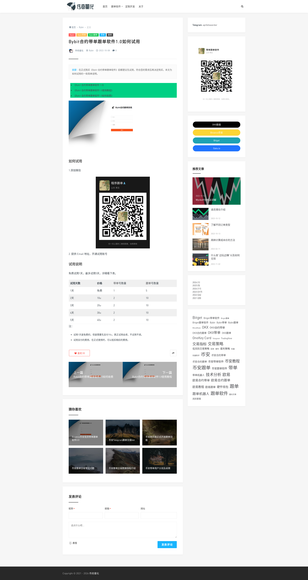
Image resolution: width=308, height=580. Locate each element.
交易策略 (215, 343)
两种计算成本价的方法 (223, 240)
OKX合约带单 (217, 327)
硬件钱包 (222, 387)
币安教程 (232, 361)
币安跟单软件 (219, 368)
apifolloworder (210, 25)
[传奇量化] (80, 6)
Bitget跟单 (225, 318)
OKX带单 (214, 333)
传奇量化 (79, 50)
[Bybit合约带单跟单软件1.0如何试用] (123, 128)
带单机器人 (199, 375)
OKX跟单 (226, 332)
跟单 (110, 35)
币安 (205, 354)
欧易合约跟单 (220, 380)
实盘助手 (196, 355)
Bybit (72, 35)
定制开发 (130, 6)
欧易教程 (198, 387)
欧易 (226, 374)
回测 (212, 349)
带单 (103, 35)
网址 (143, 508)
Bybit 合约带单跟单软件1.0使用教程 (93, 90)
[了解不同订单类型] (201, 229)
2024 (195, 288)
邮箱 (108, 508)
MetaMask (197, 328)
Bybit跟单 (93, 35)
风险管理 (197, 398)
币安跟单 (201, 367)
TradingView (226, 338)
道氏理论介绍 (218, 209)
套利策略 (225, 348)
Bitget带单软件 (212, 318)
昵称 (72, 508)
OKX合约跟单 (200, 332)
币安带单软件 (216, 361)
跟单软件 (116, 6)
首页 (105, 6)
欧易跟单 (210, 387)
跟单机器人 (201, 394)
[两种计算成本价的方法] (201, 244)
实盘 (233, 349)
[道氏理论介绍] (201, 214)
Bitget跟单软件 (201, 322)
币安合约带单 (218, 355)
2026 (195, 282)
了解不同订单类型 (220, 224)
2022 (195, 294)
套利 (217, 349)
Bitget (217, 140)
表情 (74, 543)
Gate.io (216, 148)
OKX (205, 327)
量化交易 (232, 394)
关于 (141, 6)
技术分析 (213, 374)
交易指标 (200, 344)
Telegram (216, 338)
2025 (195, 285)
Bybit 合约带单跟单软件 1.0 (89, 85)
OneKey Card (202, 338)
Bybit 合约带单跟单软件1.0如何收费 (93, 95)
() (81, 353)
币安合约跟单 (200, 361)
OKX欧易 (216, 124)
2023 (195, 291)
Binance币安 (216, 132)
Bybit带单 (82, 35)
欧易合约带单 (201, 380)
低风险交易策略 (201, 348)
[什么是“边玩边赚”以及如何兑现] (201, 260)
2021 (195, 298)
